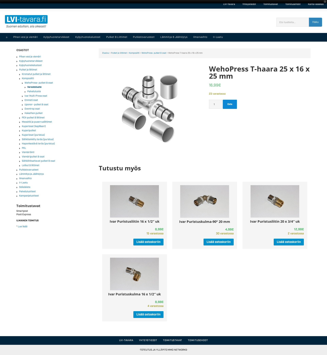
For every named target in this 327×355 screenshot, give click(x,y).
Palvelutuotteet (27, 191)
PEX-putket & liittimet (33, 117)
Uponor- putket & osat (36, 104)
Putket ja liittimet (119, 53)
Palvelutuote (34, 91)
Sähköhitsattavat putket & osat (38, 161)
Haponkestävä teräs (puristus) (38, 143)
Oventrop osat (32, 108)
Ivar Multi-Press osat (36, 95)
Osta (229, 104)
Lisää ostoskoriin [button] (148, 242)
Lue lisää (22, 226)
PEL (24, 148)
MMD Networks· (178, 349)
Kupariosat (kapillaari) (34, 126)
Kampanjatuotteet (29, 195)
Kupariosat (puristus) (33, 135)
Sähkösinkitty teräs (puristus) (38, 139)
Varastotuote (34, 87)
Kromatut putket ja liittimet (36, 74)
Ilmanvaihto (25, 178)
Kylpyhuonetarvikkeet (31, 61)
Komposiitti (134, 53)
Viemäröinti (28, 152)
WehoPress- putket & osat (154, 53)
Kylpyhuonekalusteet (30, 65)
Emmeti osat (31, 100)
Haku (315, 22)
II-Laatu (23, 182)
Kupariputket (29, 130)
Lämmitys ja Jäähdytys (31, 174)
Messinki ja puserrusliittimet (37, 121)
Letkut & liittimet (30, 165)
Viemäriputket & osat (33, 156)
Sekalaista (24, 187)
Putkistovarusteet (28, 169)
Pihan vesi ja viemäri (30, 56)
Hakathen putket (34, 113)
